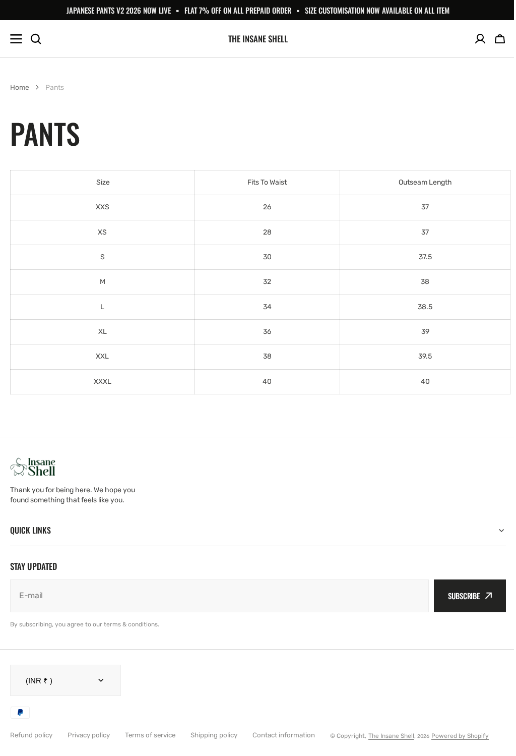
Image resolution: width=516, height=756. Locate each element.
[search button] (36, 39)
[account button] (480, 39)
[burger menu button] (16, 39)
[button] (500, 39)
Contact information (283, 735)
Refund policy (31, 735)
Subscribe (456, 595)
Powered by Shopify (460, 735)
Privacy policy (89, 735)
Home (19, 87)
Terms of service (150, 735)
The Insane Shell (391, 735)
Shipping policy (213, 735)
